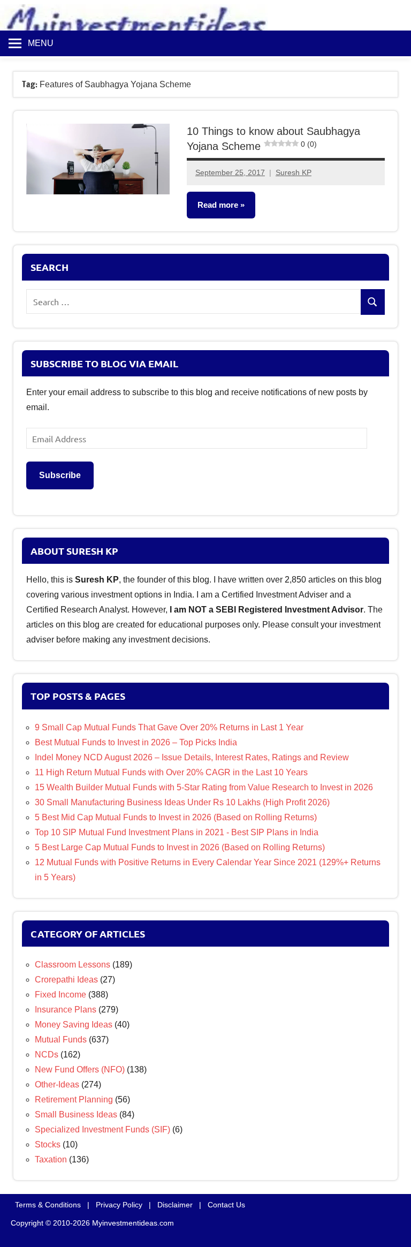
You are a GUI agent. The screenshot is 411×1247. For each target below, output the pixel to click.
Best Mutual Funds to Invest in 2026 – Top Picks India (136, 742)
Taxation (51, 1159)
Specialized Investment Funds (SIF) (102, 1129)
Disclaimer (175, 1204)
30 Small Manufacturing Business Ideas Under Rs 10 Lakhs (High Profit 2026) (182, 802)
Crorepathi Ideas (66, 979)
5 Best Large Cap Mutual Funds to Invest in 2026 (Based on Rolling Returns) (180, 847)
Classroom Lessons (72, 964)
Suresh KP (293, 172)
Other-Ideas (57, 1084)
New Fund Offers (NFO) (80, 1069)
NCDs (46, 1054)
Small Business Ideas (76, 1114)
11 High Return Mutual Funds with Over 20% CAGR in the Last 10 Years (171, 772)
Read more (217, 204)
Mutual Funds (61, 1039)
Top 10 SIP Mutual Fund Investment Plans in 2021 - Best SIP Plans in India (176, 832)
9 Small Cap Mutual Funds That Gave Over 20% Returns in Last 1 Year (169, 727)
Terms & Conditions (48, 1204)
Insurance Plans (65, 1009)
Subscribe (60, 475)
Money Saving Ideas (73, 1024)
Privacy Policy (119, 1204)
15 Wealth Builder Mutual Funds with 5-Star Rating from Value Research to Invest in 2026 (204, 787)
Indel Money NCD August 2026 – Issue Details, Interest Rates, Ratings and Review (192, 757)
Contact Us (226, 1204)
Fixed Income (60, 994)
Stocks (47, 1144)
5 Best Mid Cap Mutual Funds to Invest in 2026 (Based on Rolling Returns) (176, 817)
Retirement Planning (74, 1099)
